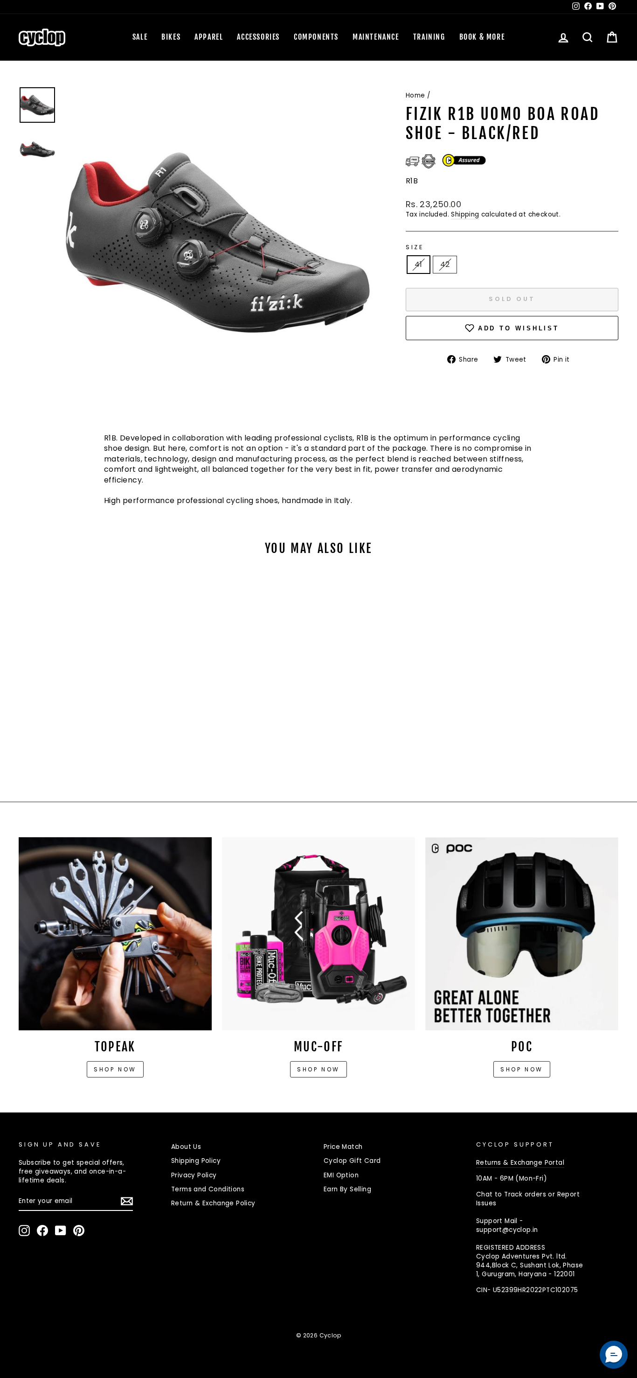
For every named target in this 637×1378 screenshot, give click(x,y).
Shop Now (318, 1069)
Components (316, 37)
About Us (186, 1146)
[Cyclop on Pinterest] (78, 1230)
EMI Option (341, 1175)
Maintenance (376, 37)
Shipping (465, 214)
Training (429, 37)
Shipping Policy (196, 1160)
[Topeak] (115, 933)
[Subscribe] (127, 1201)
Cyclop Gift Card (352, 1160)
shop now (521, 1069)
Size (415, 247)
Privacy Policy (194, 1175)
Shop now (115, 1069)
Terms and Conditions (207, 1189)
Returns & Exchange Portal (520, 1162)
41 (418, 264)
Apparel (208, 37)
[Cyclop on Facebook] (42, 1230)
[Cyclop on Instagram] (24, 1230)
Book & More (482, 37)
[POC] (521, 933)
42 (445, 264)
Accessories (258, 37)
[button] (614, 1355)
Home (415, 95)
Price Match (343, 1146)
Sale (139, 37)
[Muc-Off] (318, 933)
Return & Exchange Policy (213, 1203)
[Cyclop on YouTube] (60, 1230)
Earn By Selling (347, 1189)
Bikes (170, 37)
